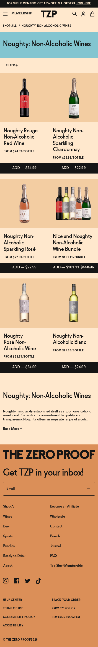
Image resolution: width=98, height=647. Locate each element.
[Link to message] (49, 4)
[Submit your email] (88, 489)
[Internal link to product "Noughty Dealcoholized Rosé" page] (24, 302)
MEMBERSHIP (21, 13)
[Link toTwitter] (27, 581)
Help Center (12, 600)
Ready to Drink (14, 556)
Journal (55, 546)
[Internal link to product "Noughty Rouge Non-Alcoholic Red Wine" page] (24, 97)
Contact (56, 526)
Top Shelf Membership (66, 565)
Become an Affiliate (64, 506)
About (7, 565)
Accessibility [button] (13, 625)
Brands (55, 536)
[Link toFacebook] (16, 580)
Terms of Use (13, 608)
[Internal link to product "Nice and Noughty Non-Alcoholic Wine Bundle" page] (73, 203)
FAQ (53, 556)
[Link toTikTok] (38, 581)
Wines (7, 516)
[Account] (83, 13)
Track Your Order (66, 600)
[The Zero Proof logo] (49, 14)
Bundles (9, 546)
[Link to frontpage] (49, 454)
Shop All (10, 26)
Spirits (8, 536)
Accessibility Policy (19, 617)
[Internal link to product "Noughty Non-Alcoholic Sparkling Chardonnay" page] (73, 97)
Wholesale (57, 516)
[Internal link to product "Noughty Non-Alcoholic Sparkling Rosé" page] (24, 203)
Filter (11, 65)
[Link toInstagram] (5, 580)
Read (7, 428)
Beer (6, 526)
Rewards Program (66, 617)
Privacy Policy (63, 608)
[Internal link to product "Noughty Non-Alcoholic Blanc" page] (73, 302)
